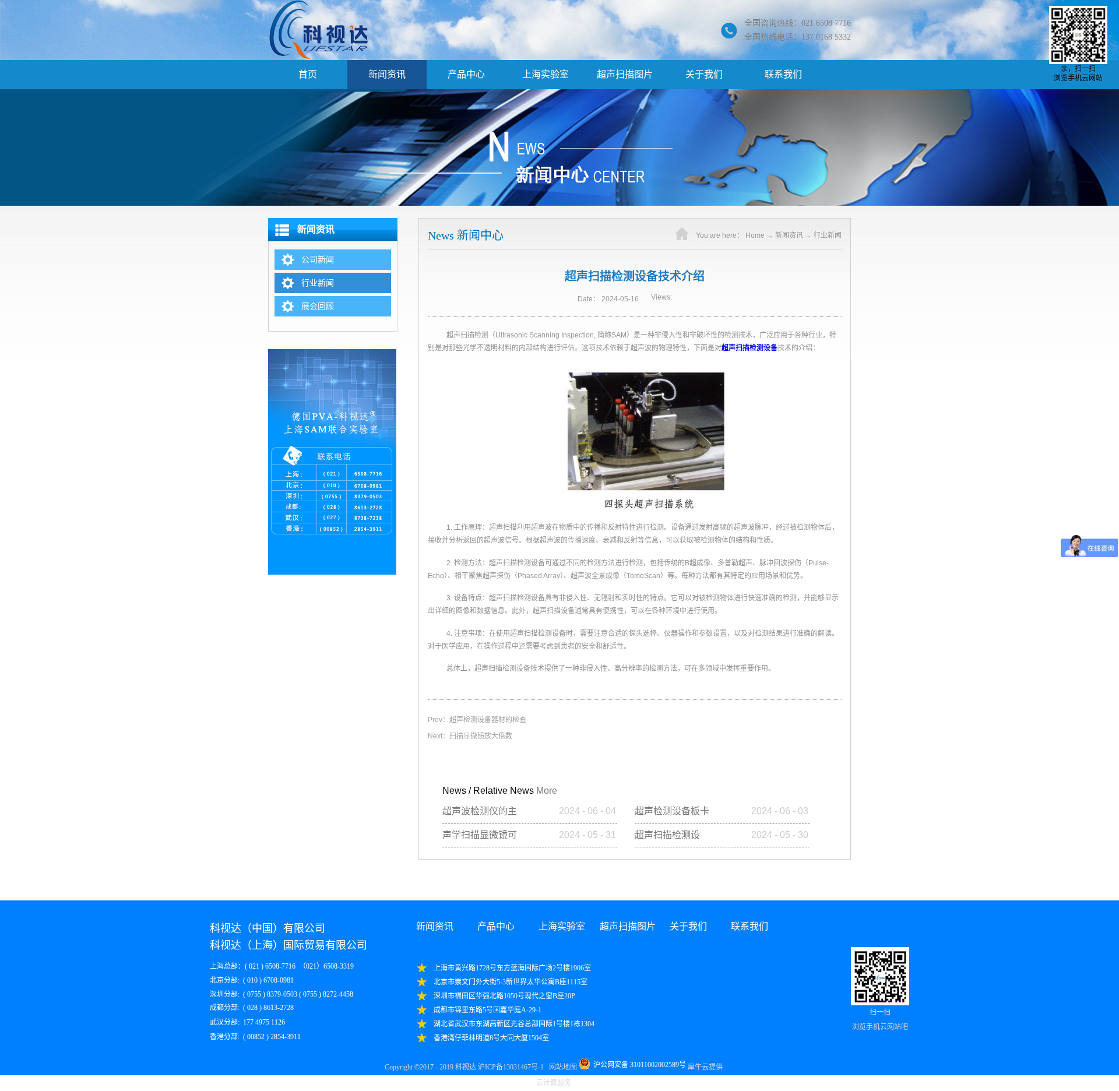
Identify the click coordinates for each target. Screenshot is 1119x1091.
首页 (307, 74)
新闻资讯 (789, 235)
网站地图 (561, 1067)
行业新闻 (828, 235)
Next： (470, 736)
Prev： (477, 720)
